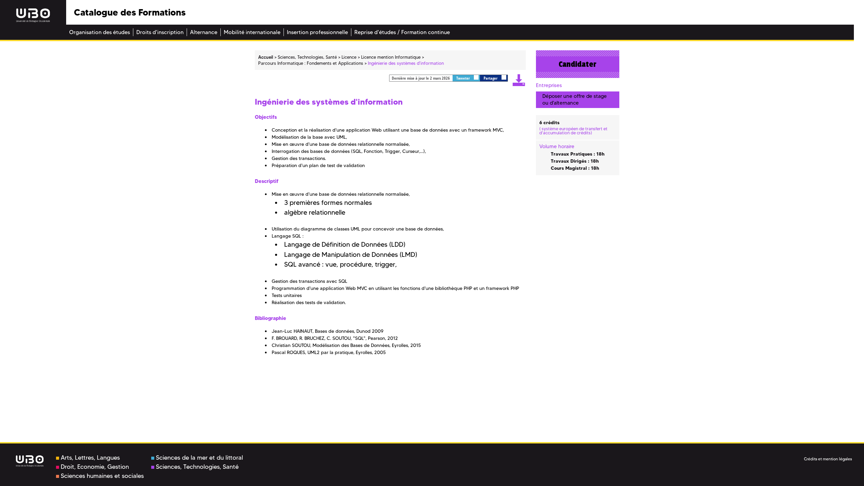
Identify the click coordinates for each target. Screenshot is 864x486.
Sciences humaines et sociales (102, 476)
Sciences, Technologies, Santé (197, 466)
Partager (491, 78)
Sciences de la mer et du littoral (199, 457)
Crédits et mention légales (828, 458)
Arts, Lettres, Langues (90, 457)
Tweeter (463, 78)
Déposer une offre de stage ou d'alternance (574, 99)
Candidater (577, 64)
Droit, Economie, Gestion (95, 466)
